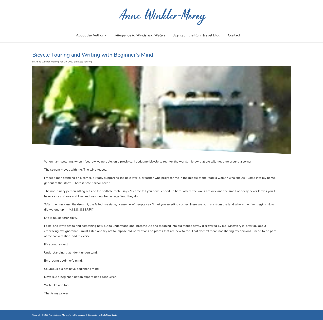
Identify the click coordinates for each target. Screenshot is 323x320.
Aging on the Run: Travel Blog (196, 36)
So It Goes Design (109, 315)
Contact (234, 36)
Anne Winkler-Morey (46, 61)
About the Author (90, 36)
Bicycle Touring (83, 61)
